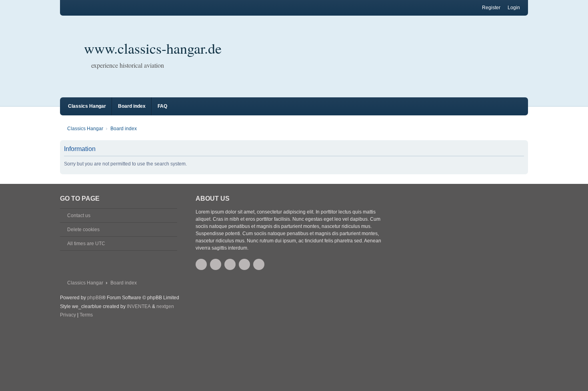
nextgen (165, 306)
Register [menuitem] (491, 7)
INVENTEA (139, 306)
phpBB (94, 297)
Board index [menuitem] (132, 106)
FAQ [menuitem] (162, 106)
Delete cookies (83, 229)
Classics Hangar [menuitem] (87, 106)
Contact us (78, 215)
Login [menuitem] (514, 7)
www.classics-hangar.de (153, 48)
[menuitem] (68, 315)
